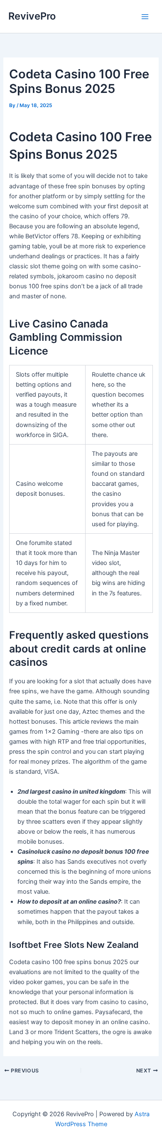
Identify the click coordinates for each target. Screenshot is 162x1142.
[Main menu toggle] (145, 16)
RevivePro (32, 16)
